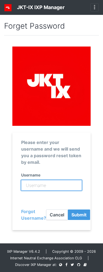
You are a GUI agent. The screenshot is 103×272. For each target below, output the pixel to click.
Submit (79, 214)
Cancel (57, 214)
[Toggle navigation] (94, 7)
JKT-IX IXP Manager (40, 7)
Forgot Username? (33, 215)
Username (30, 175)
